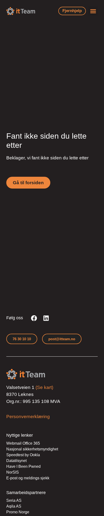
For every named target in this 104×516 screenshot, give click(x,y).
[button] (93, 11)
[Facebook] (34, 318)
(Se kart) (44, 387)
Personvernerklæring (28, 416)
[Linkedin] (46, 318)
